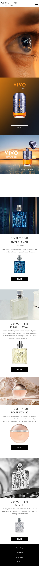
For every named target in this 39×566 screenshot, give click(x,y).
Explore (19, 128)
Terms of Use (20, 548)
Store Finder (19, 562)
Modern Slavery (19, 557)
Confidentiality (19, 553)
